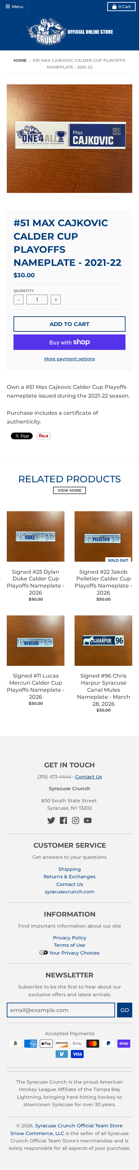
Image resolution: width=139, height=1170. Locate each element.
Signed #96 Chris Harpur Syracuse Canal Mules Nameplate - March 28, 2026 (103, 690)
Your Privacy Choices (74, 953)
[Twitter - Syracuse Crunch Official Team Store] (51, 820)
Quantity (23, 290)
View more (69, 490)
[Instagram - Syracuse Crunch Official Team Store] (76, 820)
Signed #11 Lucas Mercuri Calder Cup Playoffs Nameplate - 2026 (35, 686)
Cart (124, 6)
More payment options (69, 358)
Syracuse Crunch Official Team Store (79, 1126)
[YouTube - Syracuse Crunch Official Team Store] (88, 820)
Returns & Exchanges (69, 877)
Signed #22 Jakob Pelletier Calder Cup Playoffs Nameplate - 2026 (103, 582)
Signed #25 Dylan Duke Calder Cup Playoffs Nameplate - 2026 (35, 582)
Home (20, 60)
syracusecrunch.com (69, 892)
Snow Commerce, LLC (37, 1133)
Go (124, 1010)
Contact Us (88, 777)
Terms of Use (69, 945)
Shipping (69, 869)
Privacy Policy (69, 938)
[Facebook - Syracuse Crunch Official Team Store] (63, 820)
